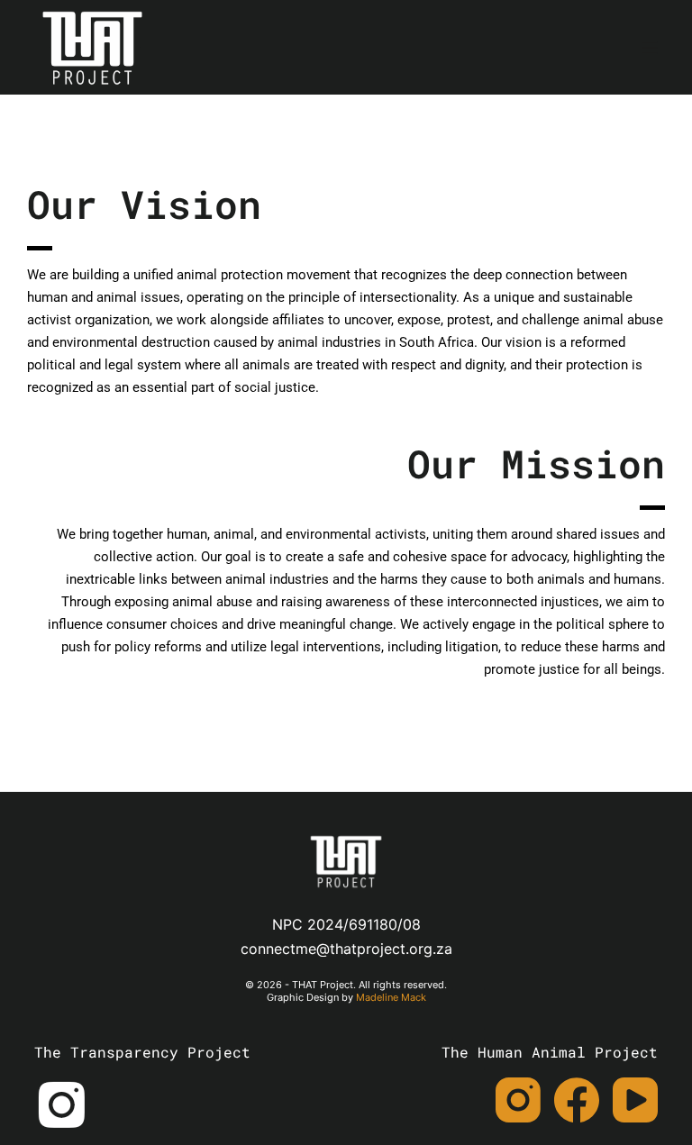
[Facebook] (576, 1099)
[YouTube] (635, 1099)
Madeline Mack (391, 997)
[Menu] (650, 48)
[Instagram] (518, 1099)
